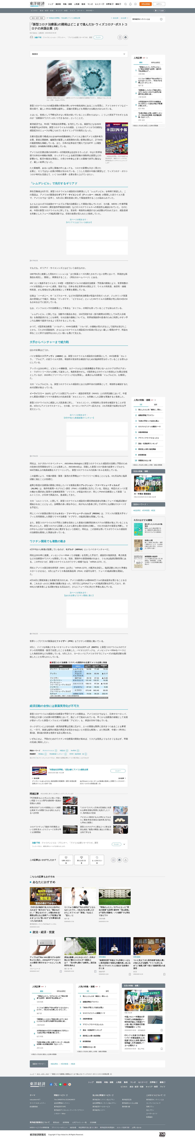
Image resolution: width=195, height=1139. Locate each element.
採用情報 (66, 1122)
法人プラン (150, 1110)
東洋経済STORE (60, 1106)
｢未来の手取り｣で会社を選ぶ (148, 421)
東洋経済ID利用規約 (107, 1127)
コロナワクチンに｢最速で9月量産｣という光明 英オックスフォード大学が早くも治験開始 (45, 829)
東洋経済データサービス (101, 1106)
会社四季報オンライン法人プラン (104, 1103)
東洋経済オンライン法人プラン (104, 1099)
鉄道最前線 (142, 455)
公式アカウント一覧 (79, 1122)
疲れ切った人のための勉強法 (153, 525)
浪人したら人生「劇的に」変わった (150, 410)
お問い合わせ (137, 1127)
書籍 (117, 4)
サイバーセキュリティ (38, 1103)
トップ (50, 4)
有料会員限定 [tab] (155, 62)
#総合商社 (137, 510)
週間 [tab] (155, 404)
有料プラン (150, 1106)
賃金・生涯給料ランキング (147, 443)
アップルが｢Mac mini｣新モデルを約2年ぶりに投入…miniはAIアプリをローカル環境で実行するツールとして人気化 (45, 961)
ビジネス (34, 10)
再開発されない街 (144, 460)
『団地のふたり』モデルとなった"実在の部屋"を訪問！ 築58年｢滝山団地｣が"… (149, 69)
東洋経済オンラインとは (141, 19)
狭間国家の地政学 (151, 556)
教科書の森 (126, 1106)
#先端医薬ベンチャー (57, 754)
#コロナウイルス (48, 750)
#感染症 (62, 750)
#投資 (153, 510)
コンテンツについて (153, 1103)
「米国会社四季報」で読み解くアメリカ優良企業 (68, 770)
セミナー (98, 4)
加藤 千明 (38, 37)
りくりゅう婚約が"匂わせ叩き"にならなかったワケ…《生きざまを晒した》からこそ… (150, 81)
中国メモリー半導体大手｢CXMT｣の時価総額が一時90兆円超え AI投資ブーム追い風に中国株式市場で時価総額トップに (135, 1022)
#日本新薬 (146, 510)
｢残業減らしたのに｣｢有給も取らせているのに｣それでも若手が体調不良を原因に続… (149, 92)
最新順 (58, 4)
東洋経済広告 (127, 1099)
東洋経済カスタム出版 (130, 1103)
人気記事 (138, 58)
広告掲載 (93, 1122)
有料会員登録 (146, 4)
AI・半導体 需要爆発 (142, 494)
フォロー (98, 37)
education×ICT (35, 1099)
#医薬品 (41, 754)
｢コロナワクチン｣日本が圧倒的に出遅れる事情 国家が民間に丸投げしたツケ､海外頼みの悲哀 (95, 810)
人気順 (77, 4)
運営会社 (56, 1122)
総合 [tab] (140, 62)
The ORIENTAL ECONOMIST (64, 1099)
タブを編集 (160, 10)
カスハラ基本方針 (123, 1127)
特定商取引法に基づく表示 (88, 1127)
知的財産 (73, 1127)
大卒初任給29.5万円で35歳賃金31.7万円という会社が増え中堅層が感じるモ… (150, 104)
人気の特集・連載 (142, 400)
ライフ (72, 10)
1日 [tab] (141, 404)
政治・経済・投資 (47, 10)
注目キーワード (139, 504)
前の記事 (115, 18)
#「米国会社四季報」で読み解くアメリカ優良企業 (63, 18)
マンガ (90, 4)
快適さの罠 (149, 540)
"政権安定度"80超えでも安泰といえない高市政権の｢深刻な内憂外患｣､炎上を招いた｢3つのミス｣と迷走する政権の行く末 (115, 964)
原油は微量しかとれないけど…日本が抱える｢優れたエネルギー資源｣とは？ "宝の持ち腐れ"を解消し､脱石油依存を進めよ (80, 961)
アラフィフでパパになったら (148, 438)
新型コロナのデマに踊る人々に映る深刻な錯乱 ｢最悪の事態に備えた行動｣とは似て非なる (96, 829)
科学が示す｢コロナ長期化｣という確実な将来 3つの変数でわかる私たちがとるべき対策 (45, 810)
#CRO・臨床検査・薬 (77, 754)
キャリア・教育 (62, 10)
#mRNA (73, 750)
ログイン (159, 4)
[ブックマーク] (120, 37)
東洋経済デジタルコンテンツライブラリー (69, 1110)
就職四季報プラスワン (146, 415)
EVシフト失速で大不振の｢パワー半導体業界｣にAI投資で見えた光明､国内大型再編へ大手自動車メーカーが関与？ (135, 1040)
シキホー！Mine (60, 1113)
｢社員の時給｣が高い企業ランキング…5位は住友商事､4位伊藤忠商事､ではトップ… (150, 115)
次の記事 (123, 18)
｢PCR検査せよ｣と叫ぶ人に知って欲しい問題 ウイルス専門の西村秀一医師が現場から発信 (45, 800)
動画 (83, 4)
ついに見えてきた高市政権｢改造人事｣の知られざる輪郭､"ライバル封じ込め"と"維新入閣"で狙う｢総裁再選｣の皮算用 (149, 964)
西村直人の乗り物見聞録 (147, 449)
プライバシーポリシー (59, 1127)
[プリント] (125, 37)
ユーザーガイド (151, 1113)
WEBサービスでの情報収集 (39, 1127)
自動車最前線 (143, 432)
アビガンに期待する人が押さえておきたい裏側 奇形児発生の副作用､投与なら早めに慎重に (95, 820)
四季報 (108, 4)
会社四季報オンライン (62, 1103)
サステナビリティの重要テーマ (149, 426)
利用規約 (149, 1117)
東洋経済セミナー (99, 1110)
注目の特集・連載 (140, 471)
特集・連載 (67, 4)
